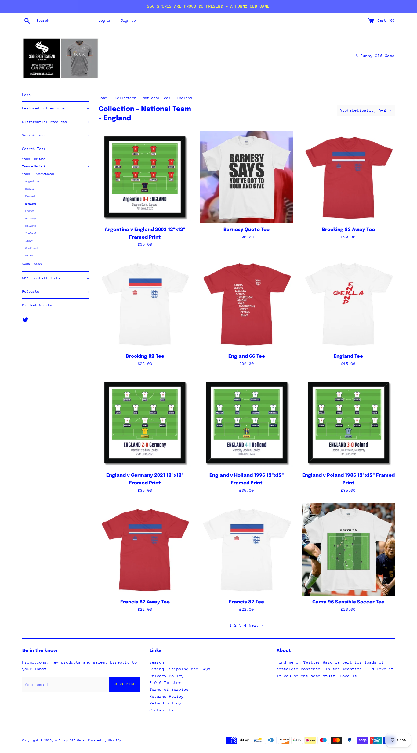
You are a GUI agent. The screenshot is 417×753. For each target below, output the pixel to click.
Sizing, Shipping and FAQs (180, 669)
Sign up (128, 20)
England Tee (348, 356)
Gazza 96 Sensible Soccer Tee (348, 602)
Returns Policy (167, 696)
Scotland (31, 248)
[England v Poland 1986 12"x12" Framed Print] (348, 422)
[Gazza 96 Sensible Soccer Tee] (348, 549)
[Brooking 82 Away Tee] (348, 177)
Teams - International (55, 174)
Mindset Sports (37, 305)
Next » (256, 625)
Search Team (55, 149)
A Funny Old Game (70, 740)
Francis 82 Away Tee (145, 602)
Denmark (30, 196)
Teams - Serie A (55, 166)
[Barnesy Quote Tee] (246, 177)
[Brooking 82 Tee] (145, 303)
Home (26, 95)
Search (157, 662)
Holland (30, 225)
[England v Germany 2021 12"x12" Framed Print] (145, 422)
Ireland (30, 233)
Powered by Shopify (104, 740)
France (29, 210)
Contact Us (162, 710)
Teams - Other (55, 263)
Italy (29, 240)
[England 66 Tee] (246, 303)
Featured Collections (55, 108)
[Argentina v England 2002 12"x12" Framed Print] (145, 177)
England (30, 203)
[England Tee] (348, 303)
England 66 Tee (246, 356)
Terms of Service (169, 689)
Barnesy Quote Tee (246, 229)
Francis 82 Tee (246, 602)
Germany (30, 218)
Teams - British (55, 159)
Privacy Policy (167, 676)
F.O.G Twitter (165, 682)
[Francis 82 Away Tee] (145, 549)
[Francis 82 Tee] (246, 549)
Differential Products (55, 122)
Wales (29, 255)
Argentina (32, 181)
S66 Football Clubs (55, 278)
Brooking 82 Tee (145, 356)
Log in (105, 20)
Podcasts (55, 292)
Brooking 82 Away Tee (348, 229)
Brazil (29, 188)
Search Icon (55, 135)
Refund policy (165, 703)
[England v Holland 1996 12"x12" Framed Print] (246, 422)
